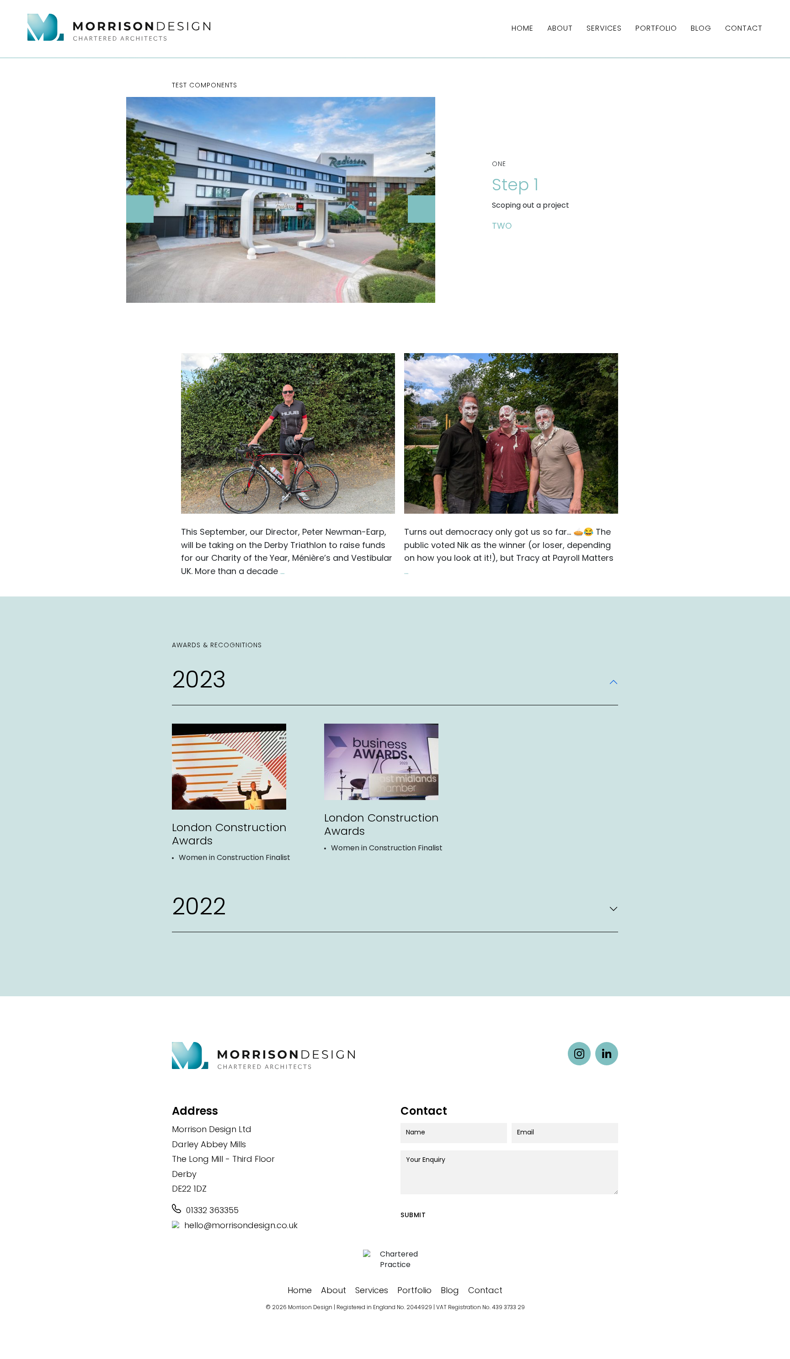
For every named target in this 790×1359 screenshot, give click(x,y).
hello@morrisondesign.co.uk (240, 1226)
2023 (199, 681)
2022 (199, 908)
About (560, 28)
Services (604, 28)
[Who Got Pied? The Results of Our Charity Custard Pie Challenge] (511, 435)
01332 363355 (211, 1211)
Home (523, 28)
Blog (701, 28)
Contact (744, 28)
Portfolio (656, 28)
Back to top (767, 1336)
